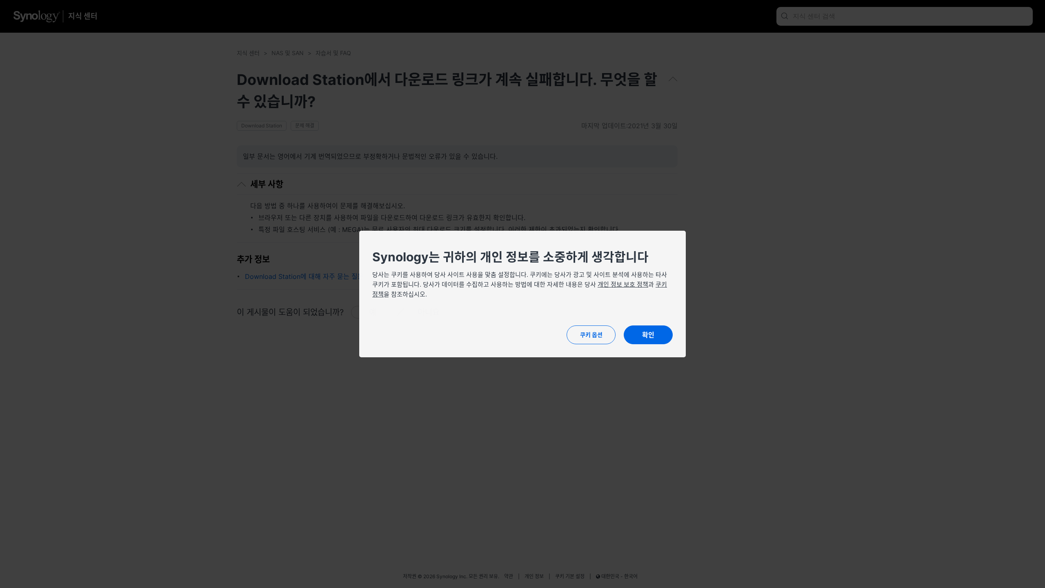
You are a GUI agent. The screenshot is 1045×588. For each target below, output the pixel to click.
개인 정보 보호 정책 (623, 284)
